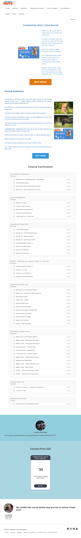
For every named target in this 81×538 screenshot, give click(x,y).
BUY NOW (40, 82)
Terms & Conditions (30, 532)
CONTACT (15, 8)
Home (7, 532)
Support (19, 532)
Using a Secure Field (18, 398)
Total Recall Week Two (19, 284)
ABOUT (8, 14)
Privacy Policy (42, 532)
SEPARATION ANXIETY (37, 8)
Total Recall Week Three (19, 331)
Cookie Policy (52, 532)
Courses (12, 532)
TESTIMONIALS (65, 8)
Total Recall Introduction (20, 174)
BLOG (14, 14)
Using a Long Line (17, 382)
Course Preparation (17, 197)
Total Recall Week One (19, 224)
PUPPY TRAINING (52, 8)
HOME (8, 8)
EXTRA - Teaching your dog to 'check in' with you (29, 261)
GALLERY (22, 14)
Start (69, 179)
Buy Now (40, 486)
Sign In (72, 19)
